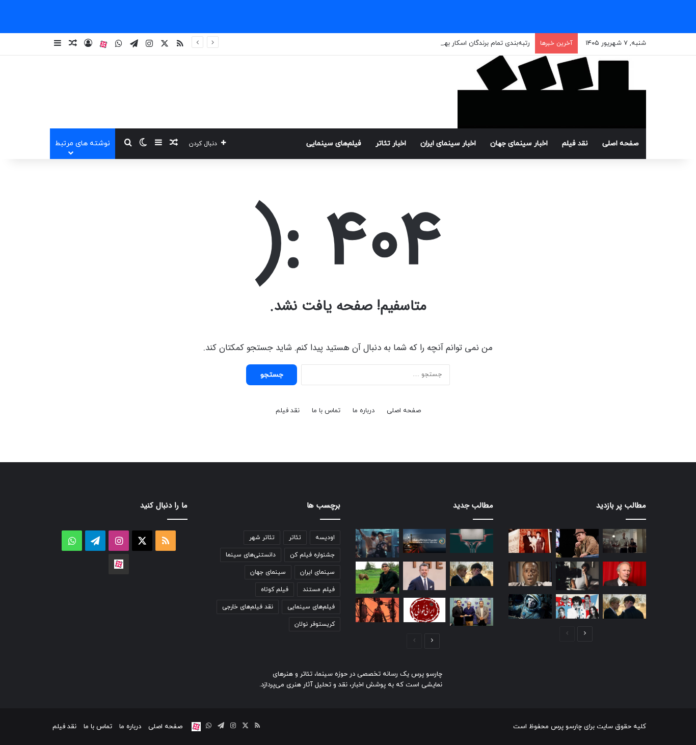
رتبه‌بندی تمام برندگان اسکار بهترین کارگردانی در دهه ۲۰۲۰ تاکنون (438, 43)
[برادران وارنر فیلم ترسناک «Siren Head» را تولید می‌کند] (377, 610)
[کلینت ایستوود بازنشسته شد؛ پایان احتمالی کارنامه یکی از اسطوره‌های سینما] (624, 574)
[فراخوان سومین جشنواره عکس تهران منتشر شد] (424, 541)
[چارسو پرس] (552, 92)
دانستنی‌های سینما (251, 555)
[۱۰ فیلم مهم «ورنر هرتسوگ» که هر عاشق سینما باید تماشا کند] (377, 578)
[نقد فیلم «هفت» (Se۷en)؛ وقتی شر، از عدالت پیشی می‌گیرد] (624, 541)
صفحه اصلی (620, 143)
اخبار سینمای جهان (519, 143)
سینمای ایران (317, 572)
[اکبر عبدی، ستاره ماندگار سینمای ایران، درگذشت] (577, 543)
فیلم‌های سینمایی (333, 143)
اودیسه (325, 538)
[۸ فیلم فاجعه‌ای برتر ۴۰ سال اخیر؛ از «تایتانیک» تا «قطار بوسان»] (530, 606)
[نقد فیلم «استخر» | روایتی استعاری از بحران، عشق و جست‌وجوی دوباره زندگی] (577, 576)
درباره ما (363, 410)
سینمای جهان (268, 572)
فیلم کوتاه (274, 590)
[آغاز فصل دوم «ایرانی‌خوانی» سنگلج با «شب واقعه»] (424, 610)
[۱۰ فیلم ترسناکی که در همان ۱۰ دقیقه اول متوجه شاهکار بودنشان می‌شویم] (530, 574)
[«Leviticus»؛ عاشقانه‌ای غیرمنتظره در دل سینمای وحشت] (624, 606)
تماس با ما (326, 410)
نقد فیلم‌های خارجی (247, 607)
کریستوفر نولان (315, 624)
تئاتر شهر (262, 538)
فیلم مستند (319, 590)
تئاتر (295, 538)
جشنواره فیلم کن (312, 555)
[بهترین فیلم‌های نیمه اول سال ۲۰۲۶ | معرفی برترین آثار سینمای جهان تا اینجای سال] (577, 606)
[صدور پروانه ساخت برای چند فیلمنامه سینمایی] (471, 541)
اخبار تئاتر (391, 143)
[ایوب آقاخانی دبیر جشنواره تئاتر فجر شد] (471, 611)
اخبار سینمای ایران (448, 143)
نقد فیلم (575, 143)
